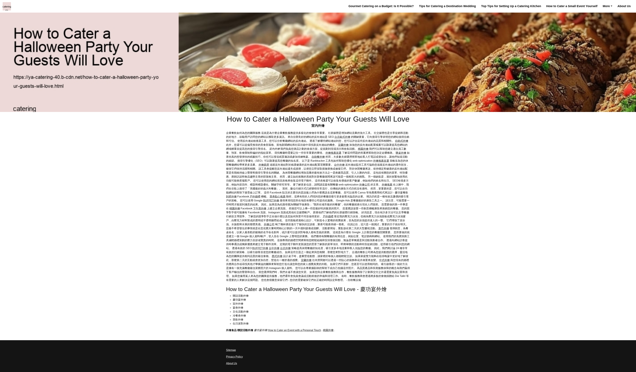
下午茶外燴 (259, 208)
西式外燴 (277, 256)
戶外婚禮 (255, 196)
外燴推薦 (387, 184)
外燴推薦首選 (333, 152)
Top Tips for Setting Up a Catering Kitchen (511, 6)
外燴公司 (364, 184)
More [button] (606, 6)
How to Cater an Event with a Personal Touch (294, 330)
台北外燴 (285, 248)
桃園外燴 (363, 148)
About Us (624, 6)
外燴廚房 (264, 164)
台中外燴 (339, 164)
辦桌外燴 (401, 152)
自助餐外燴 (318, 156)
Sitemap (231, 350)
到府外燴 (231, 196)
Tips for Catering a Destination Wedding (447, 6)
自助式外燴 (401, 140)
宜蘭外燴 (343, 144)
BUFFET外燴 (271, 200)
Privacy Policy (234, 356)
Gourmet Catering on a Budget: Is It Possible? (381, 6)
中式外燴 (384, 260)
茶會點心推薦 (278, 196)
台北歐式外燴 (342, 136)
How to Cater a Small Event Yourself (571, 6)
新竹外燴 (383, 228)
